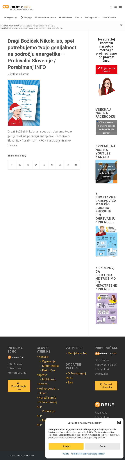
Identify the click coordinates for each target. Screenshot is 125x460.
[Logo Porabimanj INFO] (17, 7)
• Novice (42, 384)
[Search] (120, 25)
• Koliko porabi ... (48, 388)
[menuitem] (10, 17)
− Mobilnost (47, 379)
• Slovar (42, 393)
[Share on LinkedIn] (44, 165)
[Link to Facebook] (111, 7)
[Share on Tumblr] (52, 165)
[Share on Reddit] (68, 165)
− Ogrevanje (47, 361)
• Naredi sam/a (46, 397)
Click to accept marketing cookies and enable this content (106, 127)
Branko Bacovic (21, 73)
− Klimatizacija (49, 366)
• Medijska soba (76, 353)
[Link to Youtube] (120, 7)
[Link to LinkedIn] (115, 7)
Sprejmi (66, 446)
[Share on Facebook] (12, 165)
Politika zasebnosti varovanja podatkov (88, 454)
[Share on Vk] (60, 165)
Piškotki (66, 454)
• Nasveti (42, 357)
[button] (118, 422)
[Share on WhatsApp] (28, 165)
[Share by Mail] (76, 165)
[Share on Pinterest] (36, 165)
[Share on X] (20, 165)
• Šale (69, 382)
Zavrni (103, 446)
